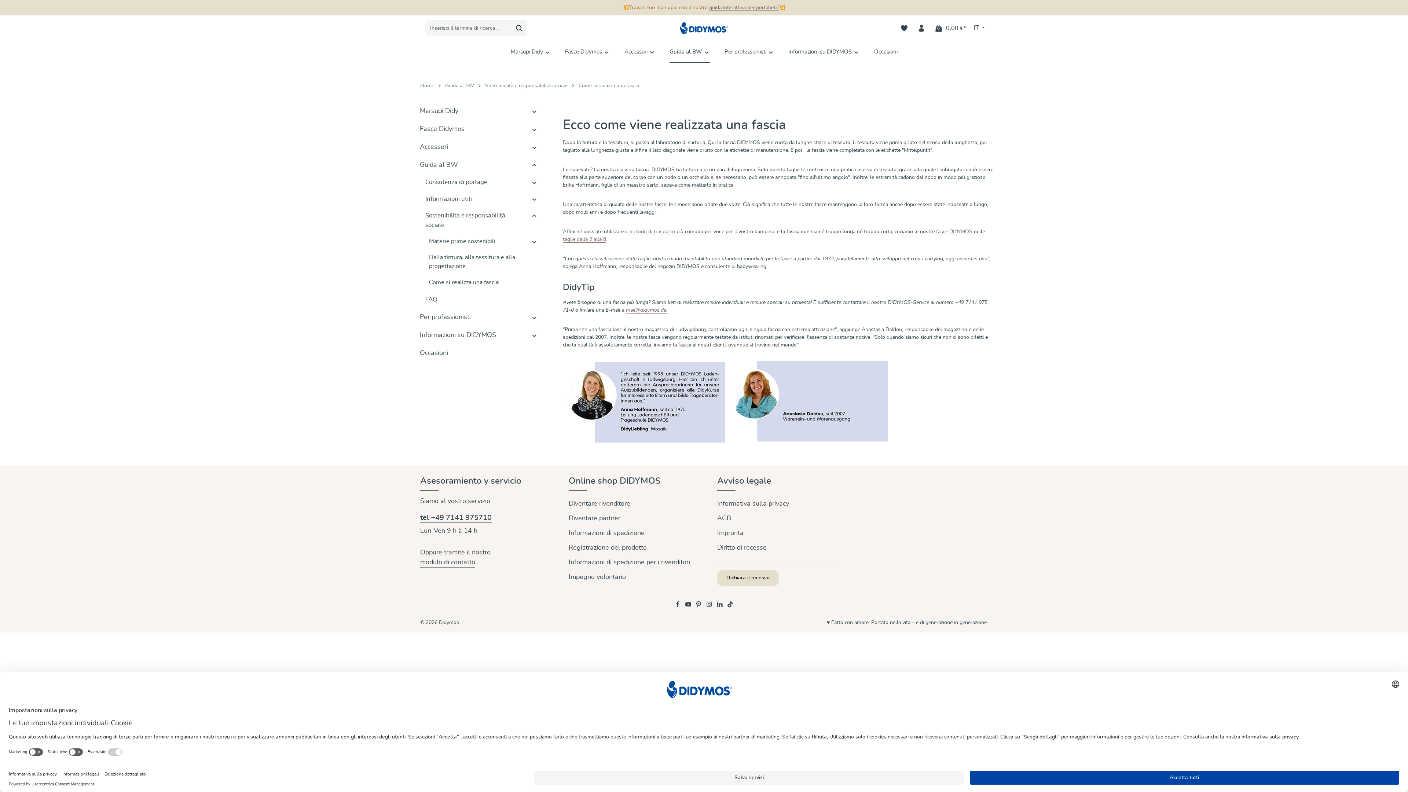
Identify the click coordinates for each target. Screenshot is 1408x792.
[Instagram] (710, 606)
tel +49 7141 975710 (456, 517)
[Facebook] (678, 606)
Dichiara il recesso (748, 577)
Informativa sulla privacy (753, 503)
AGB (724, 518)
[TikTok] (730, 606)
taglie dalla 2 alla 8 (584, 239)
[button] (534, 111)
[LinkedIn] (721, 606)
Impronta (730, 533)
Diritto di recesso (742, 547)
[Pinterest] (699, 606)
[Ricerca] (519, 28)
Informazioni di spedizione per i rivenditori (629, 562)
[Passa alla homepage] (703, 28)
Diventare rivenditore (599, 503)
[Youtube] (689, 606)
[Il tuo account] (921, 28)
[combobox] (468, 28)
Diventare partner (594, 518)
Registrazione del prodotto (608, 547)
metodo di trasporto (652, 231)
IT (977, 28)
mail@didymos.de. (646, 310)
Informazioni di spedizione (607, 533)
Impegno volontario (597, 577)
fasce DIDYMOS (954, 231)
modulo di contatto (447, 562)
